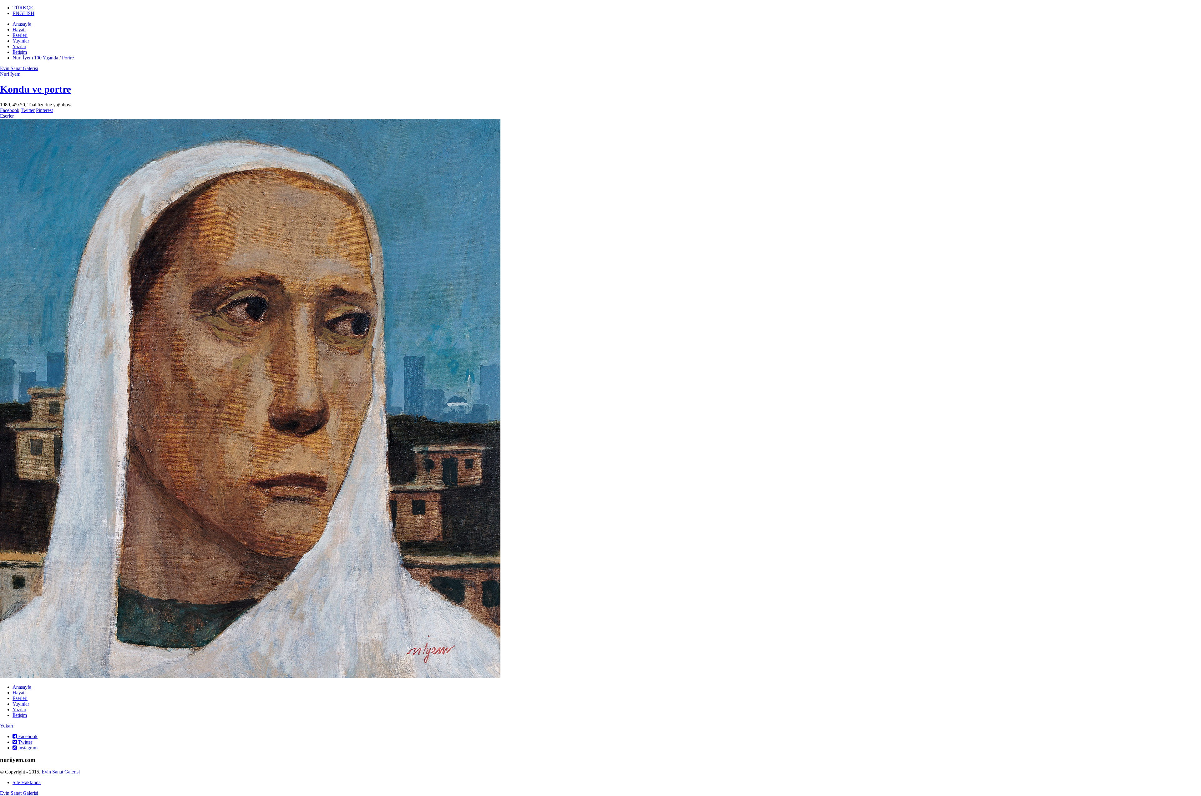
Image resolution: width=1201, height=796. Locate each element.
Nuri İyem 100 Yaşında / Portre (43, 57)
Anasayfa (22, 24)
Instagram (27, 747)
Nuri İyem (10, 74)
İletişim (20, 52)
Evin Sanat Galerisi (19, 68)
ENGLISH (23, 13)
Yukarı (6, 725)
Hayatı (19, 29)
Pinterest (44, 110)
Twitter (28, 110)
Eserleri (20, 35)
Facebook (9, 110)
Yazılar (19, 46)
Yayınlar (21, 40)
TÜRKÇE (23, 7)
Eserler (7, 116)
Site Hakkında (27, 782)
